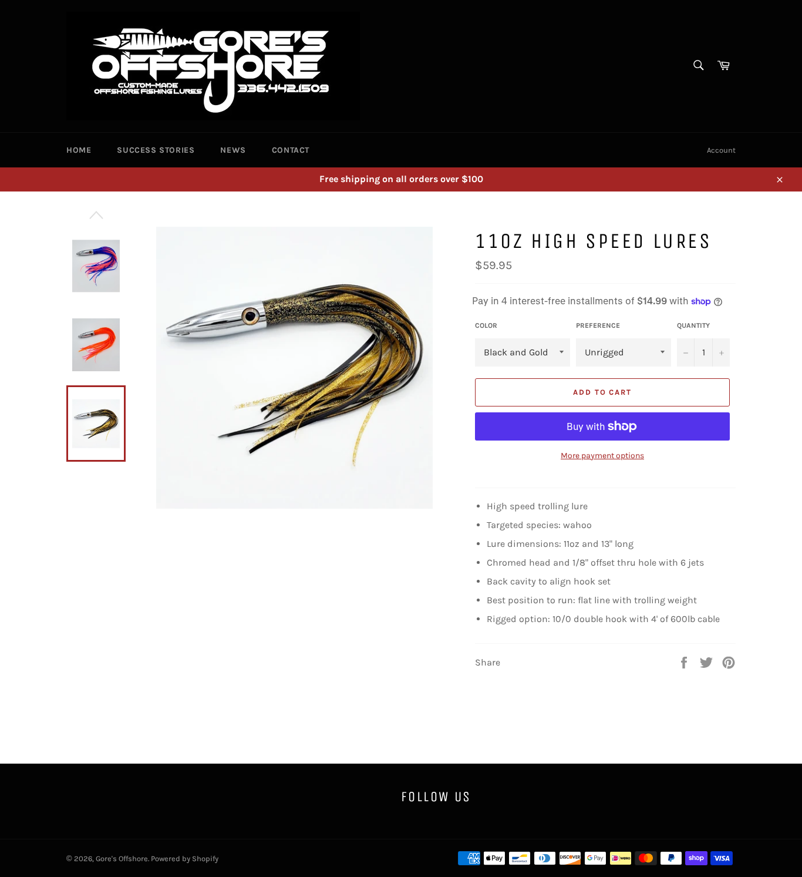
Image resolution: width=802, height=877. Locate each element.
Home (78, 150)
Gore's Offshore (122, 858)
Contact (290, 150)
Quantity (693, 325)
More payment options (602, 456)
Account (721, 150)
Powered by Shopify (184, 858)
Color (486, 325)
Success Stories (155, 150)
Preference (598, 325)
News (232, 150)
